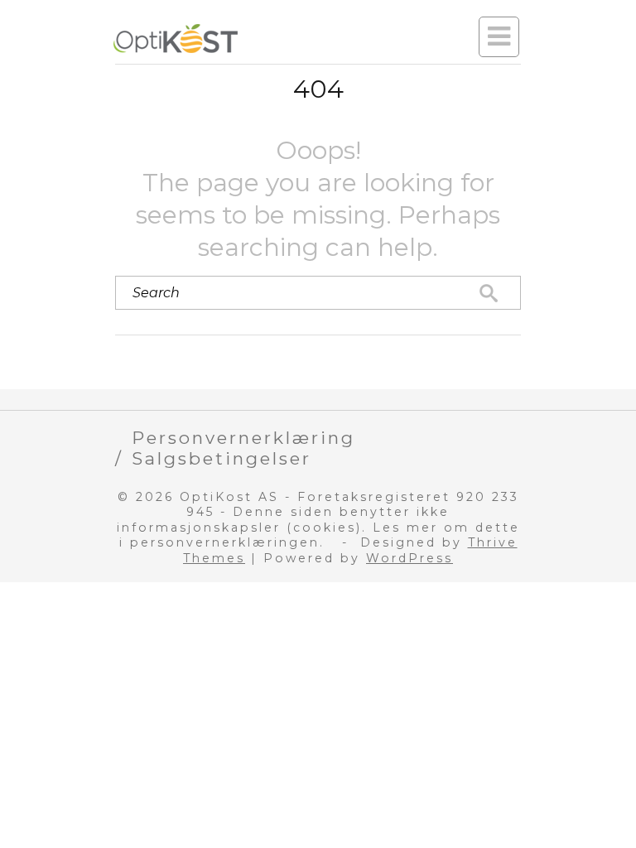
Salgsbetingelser (221, 458)
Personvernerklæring (243, 437)
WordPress (409, 558)
